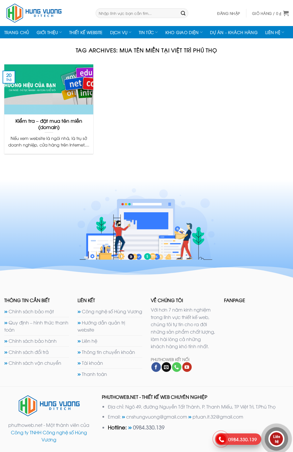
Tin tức (146, 32)
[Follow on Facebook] (156, 367)
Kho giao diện (182, 32)
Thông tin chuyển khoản (108, 352)
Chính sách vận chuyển (35, 363)
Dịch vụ (119, 32)
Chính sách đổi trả (29, 352)
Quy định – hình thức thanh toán (36, 326)
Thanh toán (94, 374)
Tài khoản (92, 363)
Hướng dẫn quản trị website (101, 326)
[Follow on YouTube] (187, 367)
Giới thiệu (47, 32)
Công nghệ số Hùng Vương (112, 311)
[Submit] (183, 13)
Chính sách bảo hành (33, 341)
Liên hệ (272, 32)
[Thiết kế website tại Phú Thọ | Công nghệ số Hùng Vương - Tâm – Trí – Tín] (45, 13)
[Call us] (176, 367)
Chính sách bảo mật (31, 311)
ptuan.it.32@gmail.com (218, 416)
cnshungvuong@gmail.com (156, 416)
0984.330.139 (149, 427)
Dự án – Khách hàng (234, 32)
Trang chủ (16, 32)
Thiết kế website (86, 32)
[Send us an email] (166, 367)
